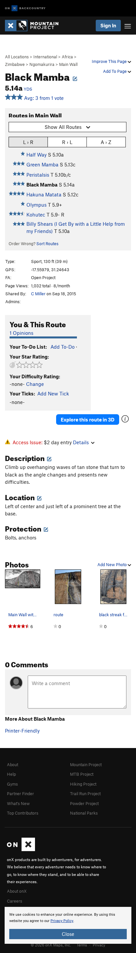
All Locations (17, 56)
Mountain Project (86, 764)
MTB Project (81, 774)
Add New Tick (53, 393)
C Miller (38, 293)
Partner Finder (20, 793)
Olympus (36, 205)
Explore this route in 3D (88, 419)
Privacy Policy (62, 921)
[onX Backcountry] (25, 8)
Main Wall (68, 64)
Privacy (99, 944)
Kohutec (35, 214)
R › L (67, 142)
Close (68, 934)
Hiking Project (83, 784)
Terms (82, 944)
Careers (14, 901)
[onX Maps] (21, 849)
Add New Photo (112, 564)
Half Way (36, 155)
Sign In (108, 25)
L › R (28, 142)
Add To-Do (63, 347)
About (12, 764)
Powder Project (84, 803)
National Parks (84, 813)
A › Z (106, 142)
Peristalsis (37, 175)
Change (35, 384)
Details (81, 442)
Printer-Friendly (22, 731)
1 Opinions (21, 333)
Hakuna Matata (43, 194)
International (45, 56)
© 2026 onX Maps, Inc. (51, 944)
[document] (68, 925)
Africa (67, 56)
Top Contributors (22, 813)
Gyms (12, 784)
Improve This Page (110, 61)
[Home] (35, 25)
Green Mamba (42, 164)
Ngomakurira (41, 64)
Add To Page (115, 71)
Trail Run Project (85, 793)
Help (11, 774)
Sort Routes (47, 243)
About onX (17, 891)
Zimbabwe (15, 64)
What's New (18, 803)
